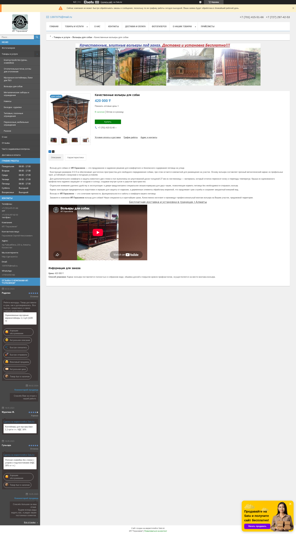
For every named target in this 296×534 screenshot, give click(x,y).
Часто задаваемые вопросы (16, 149)
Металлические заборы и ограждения (16, 94)
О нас (4, 136)
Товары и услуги (10, 54)
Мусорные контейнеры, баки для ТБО (18, 79)
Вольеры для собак (13, 86)
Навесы (7, 101)
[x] (53, 152)
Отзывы (6, 142)
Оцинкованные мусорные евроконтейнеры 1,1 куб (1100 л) (19, 318)
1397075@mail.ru (10, 265)
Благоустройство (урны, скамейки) (15, 61)
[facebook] (50, 152)
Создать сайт (107, 2)
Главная (53, 26)
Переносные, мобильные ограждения (16, 123)
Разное (7, 130)
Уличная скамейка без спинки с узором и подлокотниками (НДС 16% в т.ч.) (20, 463)
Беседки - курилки (13, 107)
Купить (107, 121)
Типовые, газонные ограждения (13, 114)
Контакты (113, 26)
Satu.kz (161, 528)
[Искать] (37, 37)
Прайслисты (207, 26)
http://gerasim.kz (10, 256)
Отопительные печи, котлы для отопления (17, 70)
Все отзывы (30, 522)
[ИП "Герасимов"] (20, 22)
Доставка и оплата (11, 155)
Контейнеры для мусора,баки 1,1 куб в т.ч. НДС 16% (19, 428)
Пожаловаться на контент (155, 531)
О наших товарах (182, 26)
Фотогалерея (8, 47)
